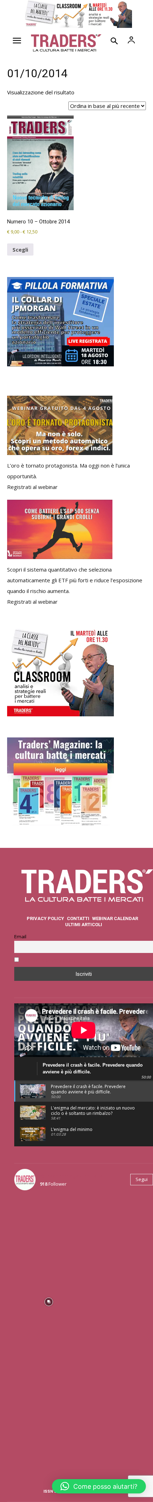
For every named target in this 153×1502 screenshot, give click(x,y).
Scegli (20, 249)
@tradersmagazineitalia (71, 1175)
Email (20, 936)
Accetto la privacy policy (49, 960)
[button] (99, 1486)
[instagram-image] (48, 1230)
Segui (142, 1179)
